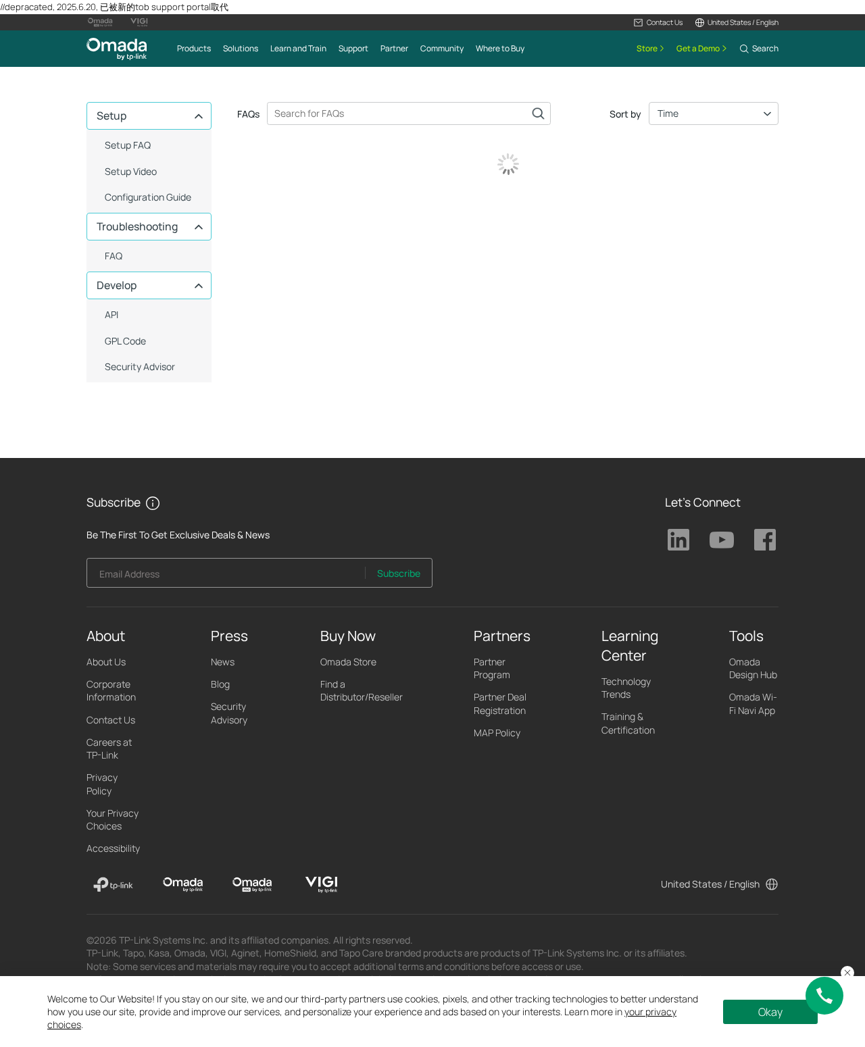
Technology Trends (626, 687)
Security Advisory (229, 712)
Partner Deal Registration (500, 703)
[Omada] (182, 885)
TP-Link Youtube (721, 539)
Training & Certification (628, 723)
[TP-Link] (113, 885)
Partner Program (492, 668)
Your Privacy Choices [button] (112, 819)
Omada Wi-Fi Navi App (753, 703)
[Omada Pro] (252, 885)
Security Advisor (140, 366)
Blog (220, 684)
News (222, 661)
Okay (770, 1011)
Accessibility (113, 848)
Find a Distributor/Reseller (361, 690)
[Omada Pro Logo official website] (100, 22)
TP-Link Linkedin (678, 539)
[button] (658, 22)
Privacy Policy (102, 783)
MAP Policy (497, 732)
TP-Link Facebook (764, 539)
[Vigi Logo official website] (139, 22)
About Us (106, 661)
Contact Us (110, 719)
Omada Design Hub (753, 668)
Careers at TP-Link (109, 748)
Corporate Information (111, 690)
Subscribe (398, 573)
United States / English (710, 883)
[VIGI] (321, 885)
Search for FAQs (537, 113)
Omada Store (348, 661)
